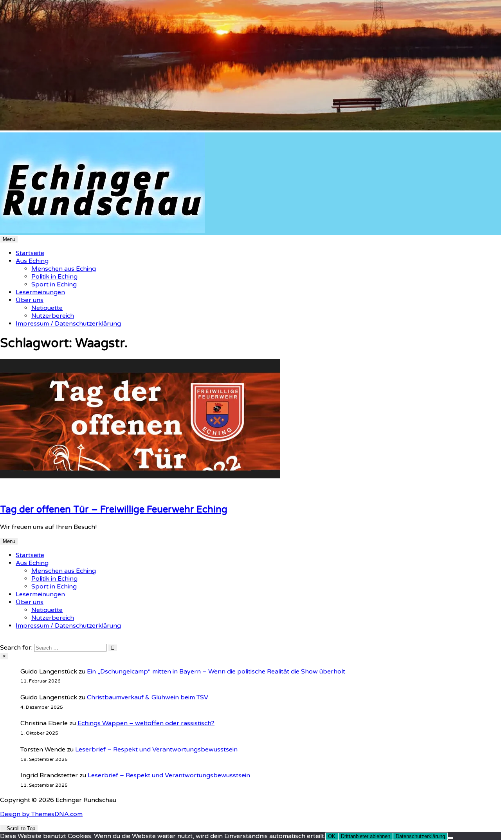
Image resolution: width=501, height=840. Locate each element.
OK (331, 836)
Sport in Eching (54, 284)
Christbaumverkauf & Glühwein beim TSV (147, 697)
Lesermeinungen (40, 292)
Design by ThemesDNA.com (41, 814)
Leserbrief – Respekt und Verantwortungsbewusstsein (156, 749)
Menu (9, 239)
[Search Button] (2, 640)
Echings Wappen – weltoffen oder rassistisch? (145, 723)
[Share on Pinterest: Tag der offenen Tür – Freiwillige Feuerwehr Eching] (7, 492)
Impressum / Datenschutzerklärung (68, 324)
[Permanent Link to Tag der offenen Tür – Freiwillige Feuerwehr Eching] (140, 476)
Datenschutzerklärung (420, 836)
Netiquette (47, 308)
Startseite (30, 253)
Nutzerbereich (52, 316)
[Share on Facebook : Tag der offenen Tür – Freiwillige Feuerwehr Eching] (11, 492)
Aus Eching (32, 261)
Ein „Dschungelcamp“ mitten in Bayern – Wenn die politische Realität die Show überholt (216, 671)
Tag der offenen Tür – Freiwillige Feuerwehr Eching (113, 509)
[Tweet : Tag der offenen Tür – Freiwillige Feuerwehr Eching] (16, 492)
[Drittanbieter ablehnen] (450, 838)
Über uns (29, 300)
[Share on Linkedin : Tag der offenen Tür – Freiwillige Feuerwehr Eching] (2, 492)
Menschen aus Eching (63, 269)
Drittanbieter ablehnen (365, 836)
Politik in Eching (54, 277)
